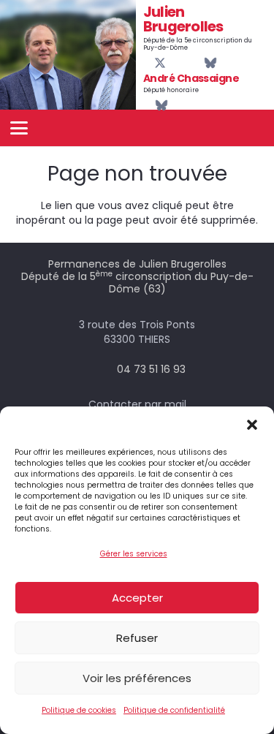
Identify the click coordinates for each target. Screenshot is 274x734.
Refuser (137, 638)
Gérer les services (133, 553)
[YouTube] (172, 63)
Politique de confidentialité (174, 710)
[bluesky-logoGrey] (210, 62)
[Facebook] (147, 63)
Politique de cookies (79, 710)
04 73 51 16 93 (151, 369)
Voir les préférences (137, 678)
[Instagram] (185, 63)
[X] (160, 63)
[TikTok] (196, 63)
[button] (252, 424)
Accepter (137, 597)
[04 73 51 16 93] (102, 369)
